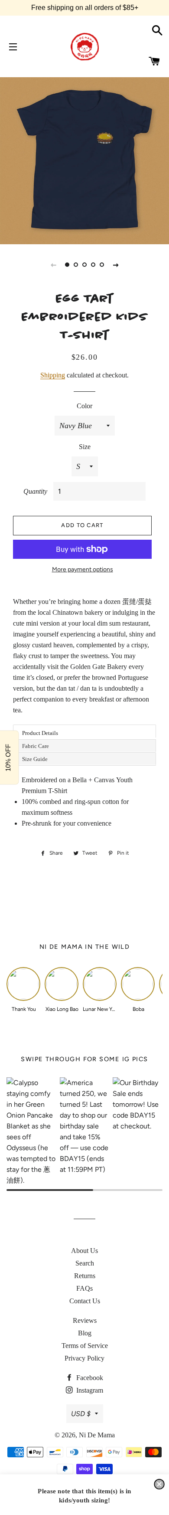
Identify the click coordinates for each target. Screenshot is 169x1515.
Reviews (85, 1320)
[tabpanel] (84, 159)
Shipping (52, 375)
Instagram (89, 1390)
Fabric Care (35, 746)
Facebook (89, 1377)
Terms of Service (85, 1345)
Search (84, 1263)
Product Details (40, 733)
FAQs (84, 1288)
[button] (159, 1484)
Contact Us (84, 1301)
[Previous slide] (53, 264)
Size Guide (35, 759)
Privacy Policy (84, 1358)
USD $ (81, 1414)
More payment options (82, 569)
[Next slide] (115, 264)
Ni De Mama (97, 1435)
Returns (84, 1275)
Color (84, 406)
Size (85, 446)
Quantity (35, 491)
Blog (84, 1333)
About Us (84, 1250)
